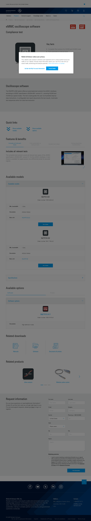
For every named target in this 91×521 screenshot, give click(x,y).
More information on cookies (56, 63)
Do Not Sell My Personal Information (35, 68)
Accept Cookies (52, 68)
